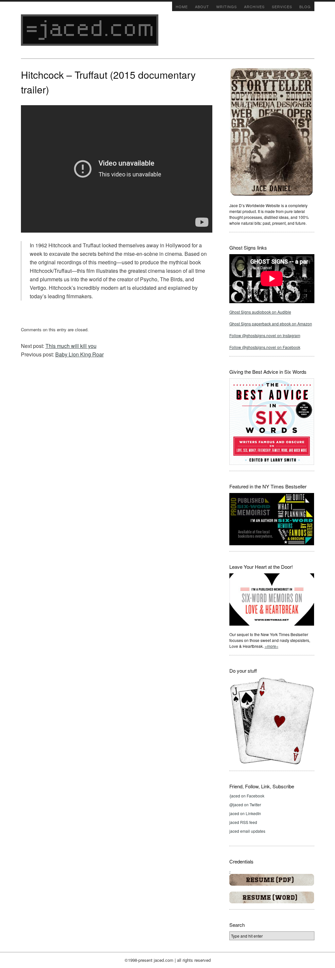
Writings (226, 6)
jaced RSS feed (243, 822)
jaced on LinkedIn (245, 813)
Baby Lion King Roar (79, 354)
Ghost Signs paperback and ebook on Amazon (270, 323)
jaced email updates (247, 831)
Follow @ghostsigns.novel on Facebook (264, 347)
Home (182, 6)
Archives (254, 6)
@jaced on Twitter (245, 804)
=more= (271, 646)
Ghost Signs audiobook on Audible (260, 312)
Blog (305, 6)
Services (282, 6)
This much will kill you (71, 346)
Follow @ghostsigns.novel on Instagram (264, 335)
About (202, 6)
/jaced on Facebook (246, 795)
